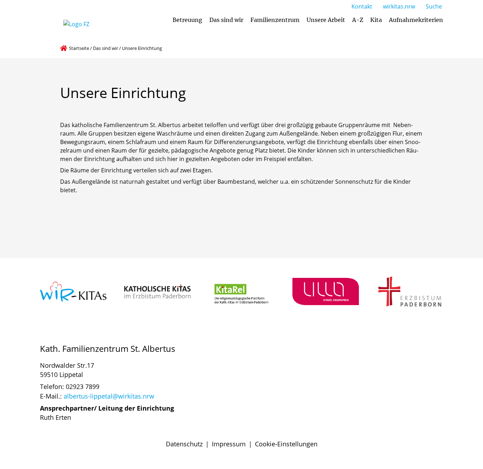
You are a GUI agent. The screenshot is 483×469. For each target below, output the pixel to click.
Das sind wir (105, 48)
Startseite (79, 48)
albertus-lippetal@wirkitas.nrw (109, 396)
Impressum (229, 444)
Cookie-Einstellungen (286, 444)
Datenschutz (184, 444)
